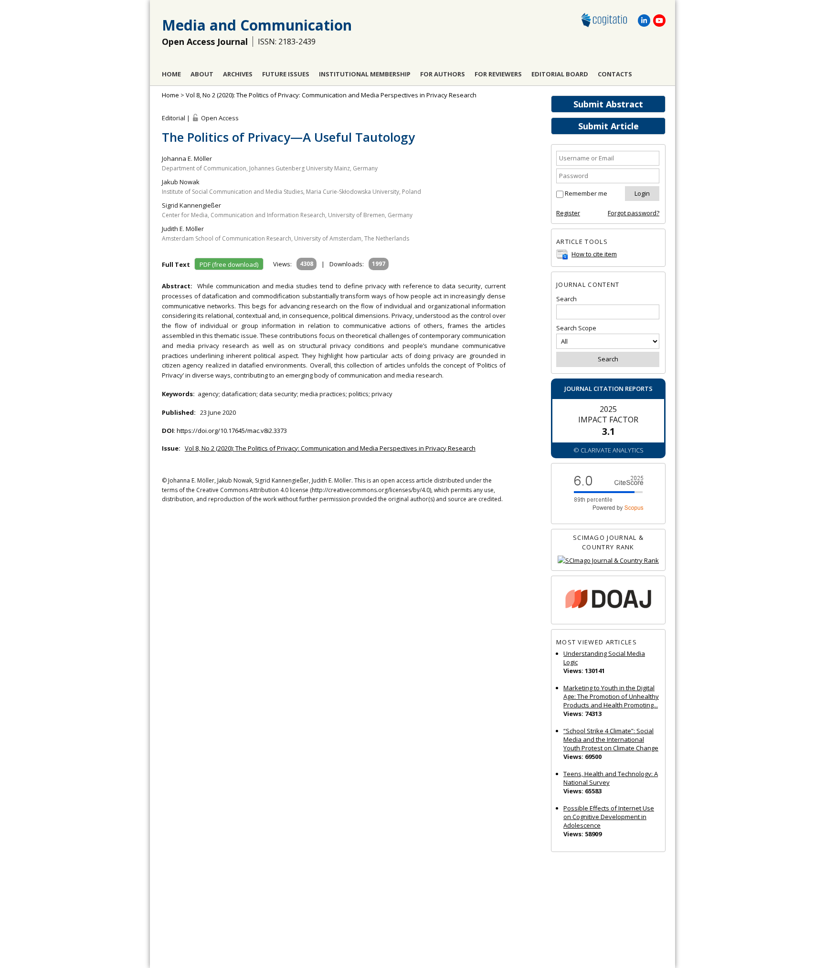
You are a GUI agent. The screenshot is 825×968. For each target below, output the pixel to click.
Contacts (615, 74)
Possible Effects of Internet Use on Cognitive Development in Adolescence (608, 817)
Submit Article (608, 126)
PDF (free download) (229, 264)
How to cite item (594, 254)
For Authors (442, 74)
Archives (238, 74)
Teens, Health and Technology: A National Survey (610, 778)
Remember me (586, 193)
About (201, 74)
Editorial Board (559, 74)
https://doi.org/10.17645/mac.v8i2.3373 (232, 430)
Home (171, 74)
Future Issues (285, 74)
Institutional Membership (365, 74)
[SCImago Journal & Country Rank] (608, 561)
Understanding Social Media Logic (604, 657)
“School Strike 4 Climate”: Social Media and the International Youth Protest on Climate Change (610, 739)
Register (568, 213)
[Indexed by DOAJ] (608, 600)
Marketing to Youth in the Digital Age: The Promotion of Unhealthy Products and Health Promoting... (611, 696)
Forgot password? (633, 213)
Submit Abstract (608, 104)
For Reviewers (498, 74)
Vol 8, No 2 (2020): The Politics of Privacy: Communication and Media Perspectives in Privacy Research (331, 95)
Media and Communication (257, 25)
